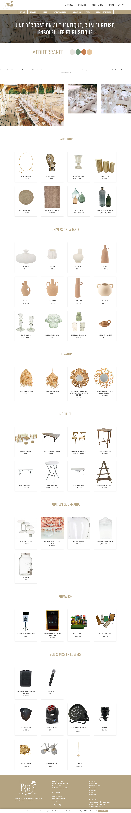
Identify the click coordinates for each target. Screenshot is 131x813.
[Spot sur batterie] (26, 714)
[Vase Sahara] (52, 288)
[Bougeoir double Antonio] (79, 322)
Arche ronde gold (26, 176)
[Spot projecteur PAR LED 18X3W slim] (79, 714)
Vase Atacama (26, 301)
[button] (127, 5)
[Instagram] (55, 805)
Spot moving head (52, 728)
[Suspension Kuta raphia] (26, 378)
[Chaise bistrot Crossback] (79, 438)
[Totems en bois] (105, 163)
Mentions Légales (94, 800)
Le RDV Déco (93, 783)
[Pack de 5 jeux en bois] (105, 620)
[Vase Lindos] (26, 253)
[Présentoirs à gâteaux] (26, 528)
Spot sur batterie (26, 728)
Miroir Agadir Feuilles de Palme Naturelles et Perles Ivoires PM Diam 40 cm (79, 393)
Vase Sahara (52, 301)
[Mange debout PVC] (52, 472)
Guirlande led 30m (26, 764)
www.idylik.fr (56, 801)
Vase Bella (105, 267)
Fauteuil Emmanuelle (52, 176)
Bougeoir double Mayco (52, 335)
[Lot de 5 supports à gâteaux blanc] (52, 528)
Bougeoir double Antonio (78, 335)
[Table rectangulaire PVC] (26, 472)
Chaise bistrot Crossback (78, 451)
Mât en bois (78, 764)
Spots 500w (105, 728)
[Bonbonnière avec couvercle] (105, 528)
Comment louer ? (94, 786)
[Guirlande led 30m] (26, 750)
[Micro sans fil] (52, 678)
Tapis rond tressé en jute (26, 210)
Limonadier (26, 577)
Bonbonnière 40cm (78, 541)
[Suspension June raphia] (52, 378)
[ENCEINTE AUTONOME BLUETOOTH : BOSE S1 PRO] (26, 678)
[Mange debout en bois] (105, 438)
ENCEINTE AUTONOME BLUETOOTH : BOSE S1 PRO (26, 692)
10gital (101, 806)
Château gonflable (78, 634)
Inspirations (92, 788)
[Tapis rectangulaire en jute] (52, 197)
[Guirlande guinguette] (52, 750)
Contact (91, 792)
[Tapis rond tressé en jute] (26, 197)
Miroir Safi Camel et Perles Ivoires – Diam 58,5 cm (105, 392)
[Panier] (123, 5)
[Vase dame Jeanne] (79, 197)
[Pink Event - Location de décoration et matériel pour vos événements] (8, 4)
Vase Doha (105, 301)
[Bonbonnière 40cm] (79, 528)
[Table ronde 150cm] (79, 472)
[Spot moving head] (52, 714)
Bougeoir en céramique (105, 335)
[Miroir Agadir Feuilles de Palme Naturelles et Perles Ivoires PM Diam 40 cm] (79, 378)
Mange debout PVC (52, 485)
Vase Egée (52, 267)
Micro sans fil (52, 692)
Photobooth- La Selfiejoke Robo (26, 634)
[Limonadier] (26, 564)
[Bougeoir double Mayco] (52, 322)
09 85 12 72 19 (56, 792)
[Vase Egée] (52, 253)
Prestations (92, 790)
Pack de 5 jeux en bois (105, 634)
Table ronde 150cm (78, 485)
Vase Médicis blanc (78, 176)
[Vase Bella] (105, 253)
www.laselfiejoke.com (58, 798)
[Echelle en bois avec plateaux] (105, 472)
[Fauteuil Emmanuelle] (52, 163)
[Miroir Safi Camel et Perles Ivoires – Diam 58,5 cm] (105, 378)
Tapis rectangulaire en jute (52, 210)
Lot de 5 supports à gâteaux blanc (52, 542)
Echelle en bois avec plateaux (105, 485)
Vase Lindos (26, 267)
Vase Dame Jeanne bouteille (105, 210)
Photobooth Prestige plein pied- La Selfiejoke (52, 634)
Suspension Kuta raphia (26, 391)
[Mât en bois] (79, 750)
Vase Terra (79, 301)
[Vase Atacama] (26, 288)
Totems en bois (105, 176)
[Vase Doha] (105, 288)
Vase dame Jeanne (79, 210)
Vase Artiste (78, 267)
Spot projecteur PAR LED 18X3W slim (79, 728)
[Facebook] (60, 805)
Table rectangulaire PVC (26, 485)
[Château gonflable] (79, 620)
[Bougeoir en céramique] (105, 322)
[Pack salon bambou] (26, 438)
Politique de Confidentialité (97, 804)
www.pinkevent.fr (57, 796)
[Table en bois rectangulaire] (52, 438)
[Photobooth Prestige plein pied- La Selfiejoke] (52, 620)
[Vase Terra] (79, 288)
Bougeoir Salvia (26, 335)
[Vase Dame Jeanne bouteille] (105, 197)
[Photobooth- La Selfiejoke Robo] (26, 620)
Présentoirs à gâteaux (26, 541)
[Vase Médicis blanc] (79, 163)
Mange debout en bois (105, 451)
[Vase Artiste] (79, 253)
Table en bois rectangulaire (52, 451)
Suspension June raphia (52, 391)
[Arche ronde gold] (26, 163)
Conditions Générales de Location (99, 802)
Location (92, 781)
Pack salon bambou (25, 451)
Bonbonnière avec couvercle (105, 541)
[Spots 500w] (105, 714)
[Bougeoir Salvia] (26, 322)
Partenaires (92, 794)
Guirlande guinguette (52, 764)
